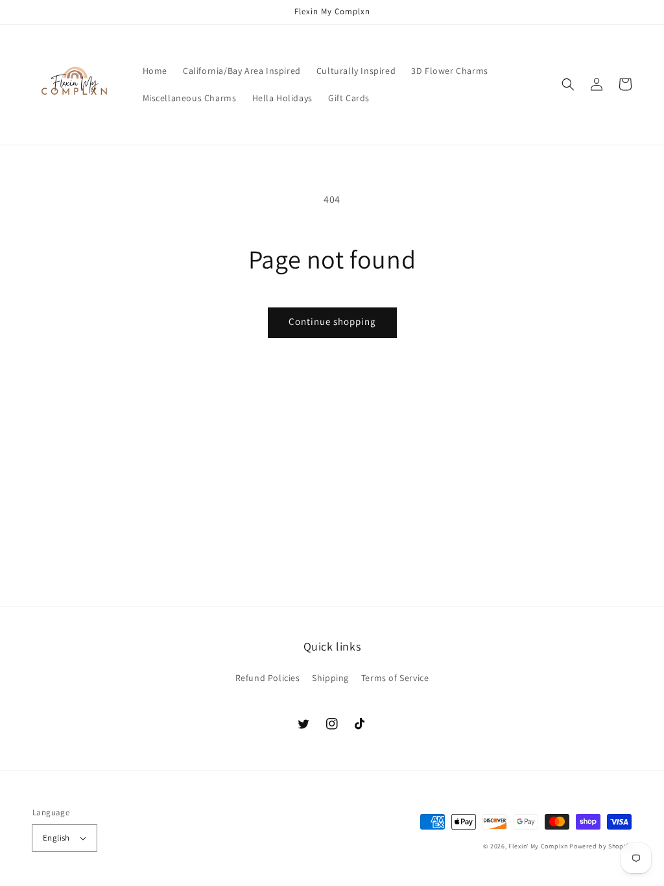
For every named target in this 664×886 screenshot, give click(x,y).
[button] (568, 84)
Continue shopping (332, 321)
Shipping (330, 678)
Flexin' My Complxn (538, 846)
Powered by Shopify (600, 846)
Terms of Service (395, 678)
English (56, 837)
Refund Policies (267, 678)
